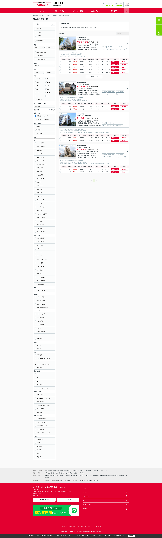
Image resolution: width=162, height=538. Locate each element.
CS (38, 374)
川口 (87, 27)
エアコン (39, 345)
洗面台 (39, 328)
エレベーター (40, 266)
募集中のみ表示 (40, 41)
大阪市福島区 (88, 470)
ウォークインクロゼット (43, 358)
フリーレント (40, 199)
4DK (48, 96)
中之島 (90, 49)
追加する (124, 61)
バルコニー (40, 256)
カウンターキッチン (42, 307)
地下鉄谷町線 (77, 475)
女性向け (39, 228)
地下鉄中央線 (81, 47)
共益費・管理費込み (41, 59)
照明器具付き (40, 270)
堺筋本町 (47, 480)
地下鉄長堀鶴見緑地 (83, 94)
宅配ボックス (40, 401)
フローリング (40, 241)
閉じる (131, 535)
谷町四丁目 (63, 480)
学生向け (39, 221)
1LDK (48, 82)
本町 (88, 45)
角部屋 (39, 457)
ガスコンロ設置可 (42, 214)
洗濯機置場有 (40, 284)
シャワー (39, 335)
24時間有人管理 (41, 418)
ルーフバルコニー (42, 259)
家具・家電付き (41, 280)
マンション (39, 32)
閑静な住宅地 (40, 157)
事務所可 (39, 171)
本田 (62, 27)
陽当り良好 (40, 153)
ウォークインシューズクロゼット (43, 364)
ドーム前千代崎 (94, 480)
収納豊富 (39, 367)
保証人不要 (40, 168)
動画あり (38, 130)
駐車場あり (40, 439)
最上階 (39, 450)
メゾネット (40, 248)
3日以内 (38, 119)
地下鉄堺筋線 (86, 475)
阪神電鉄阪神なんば (121, 475)
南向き (39, 453)
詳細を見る (115, 61)
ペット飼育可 (40, 143)
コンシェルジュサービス (43, 433)
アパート (38, 28)
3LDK (48, 92)
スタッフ (85, 492)
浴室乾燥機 (40, 321)
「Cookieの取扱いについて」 (109, 535)
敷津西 (74, 27)
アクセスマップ (87, 504)
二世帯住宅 (40, 196)
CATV (38, 381)
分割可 (39, 182)
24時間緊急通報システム (43, 405)
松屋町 (52, 480)
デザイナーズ (40, 160)
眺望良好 (39, 192)
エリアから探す (78, 11)
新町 (99, 27)
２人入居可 (40, 175)
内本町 (83, 27)
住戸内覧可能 (40, 429)
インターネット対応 (42, 388)
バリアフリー (40, 178)
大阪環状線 (112, 475)
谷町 (95, 27)
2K (37, 85)
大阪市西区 (80, 37)
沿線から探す (59, 11)
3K (48, 89)
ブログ (84, 500)
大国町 (83, 480)
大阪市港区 (96, 470)
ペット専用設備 (41, 146)
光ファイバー (40, 384)
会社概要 (114, 11)
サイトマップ (98, 526)
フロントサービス (42, 422)
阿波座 (87, 47)
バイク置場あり (41, 277)
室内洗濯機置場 (41, 238)
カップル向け (40, 224)
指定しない (39, 116)
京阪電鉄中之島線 (82, 49)
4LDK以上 (39, 99)
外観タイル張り (41, 290)
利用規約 (76, 526)
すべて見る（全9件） (94, 77)
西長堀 (91, 94)
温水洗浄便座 (40, 324)
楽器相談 (39, 150)
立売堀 (66, 27)
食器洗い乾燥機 (41, 300)
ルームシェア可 (41, 217)
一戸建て (38, 36)
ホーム (42, 11)
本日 (47, 116)
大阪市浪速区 (63, 470)
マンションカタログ (67, 526)
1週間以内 (46, 119)
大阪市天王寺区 (79, 470)
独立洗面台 (40, 338)
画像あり (38, 126)
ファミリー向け (41, 231)
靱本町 (84, 37)
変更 (53, 24)
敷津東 (78, 27)
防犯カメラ (40, 412)
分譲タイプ (40, 185)
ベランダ (39, 252)
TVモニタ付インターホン (43, 398)
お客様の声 (86, 496)
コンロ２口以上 (41, 297)
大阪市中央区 (48, 470)
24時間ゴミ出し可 (42, 425)
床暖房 (39, 348)
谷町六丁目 (78, 480)
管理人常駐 (40, 189)
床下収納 (39, 355)
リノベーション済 (42, 164)
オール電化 (40, 263)
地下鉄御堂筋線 (82, 155)
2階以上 (39, 442)
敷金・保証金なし (41, 52)
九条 (72, 480)
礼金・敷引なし (40, 55)
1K (48, 78)
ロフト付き (40, 245)
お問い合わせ (95, 11)
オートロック (40, 394)
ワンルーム (39, 78)
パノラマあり (40, 133)
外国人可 (39, 210)
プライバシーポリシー (86, 526)
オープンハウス (41, 207)
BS (38, 377)
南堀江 (91, 27)
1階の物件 (40, 446)
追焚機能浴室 (40, 317)
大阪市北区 (71, 470)
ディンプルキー (41, 408)
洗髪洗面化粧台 (41, 331)
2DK (48, 85)
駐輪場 (39, 273)
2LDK (37, 89)
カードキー (40, 203)
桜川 (70, 27)
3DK (37, 92)
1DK (37, 82)
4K (37, 96)
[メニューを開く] (126, 11)
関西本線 (47, 477)
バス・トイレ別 (41, 314)
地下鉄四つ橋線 (82, 45)
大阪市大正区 (103, 470)
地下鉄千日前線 (82, 90)
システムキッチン (42, 304)
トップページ (86, 488)
